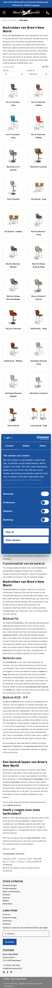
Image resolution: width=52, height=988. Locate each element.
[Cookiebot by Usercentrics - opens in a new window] (37, 438)
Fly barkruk (18, 623)
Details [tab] (26, 445)
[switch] (45, 502)
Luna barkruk (11, 662)
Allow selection (13, 540)
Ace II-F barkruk (12, 701)
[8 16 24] (14, 74)
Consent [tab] (9, 445)
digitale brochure (14, 805)
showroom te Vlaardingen (33, 779)
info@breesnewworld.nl (12, 968)
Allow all (10, 532)
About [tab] (43, 445)
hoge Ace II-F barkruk (12, 746)
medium (42, 671)
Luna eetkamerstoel (33, 687)
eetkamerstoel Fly (10, 635)
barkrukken (16, 35)
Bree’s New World (9, 20)
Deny (8, 548)
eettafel (8, 690)
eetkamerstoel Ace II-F (35, 746)
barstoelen (15, 782)
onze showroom (33, 838)
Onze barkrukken (10, 589)
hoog (5, 674)
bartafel (45, 687)
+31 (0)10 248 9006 (11, 965)
